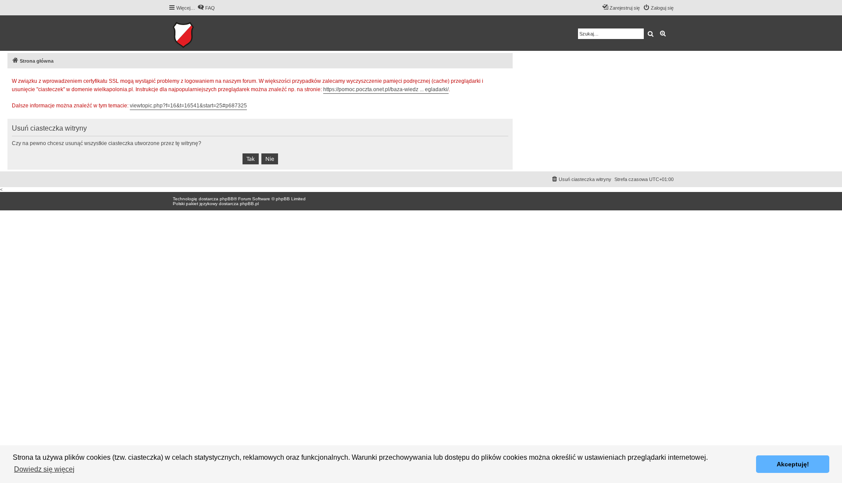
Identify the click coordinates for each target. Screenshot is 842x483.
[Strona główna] (210, 33)
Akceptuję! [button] (793, 464)
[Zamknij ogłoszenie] (505, 79)
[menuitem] (206, 8)
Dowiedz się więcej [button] (44, 469)
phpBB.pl (249, 203)
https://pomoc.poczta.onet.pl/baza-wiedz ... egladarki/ (386, 89)
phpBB (227, 198)
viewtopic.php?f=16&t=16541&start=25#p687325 (188, 106)
